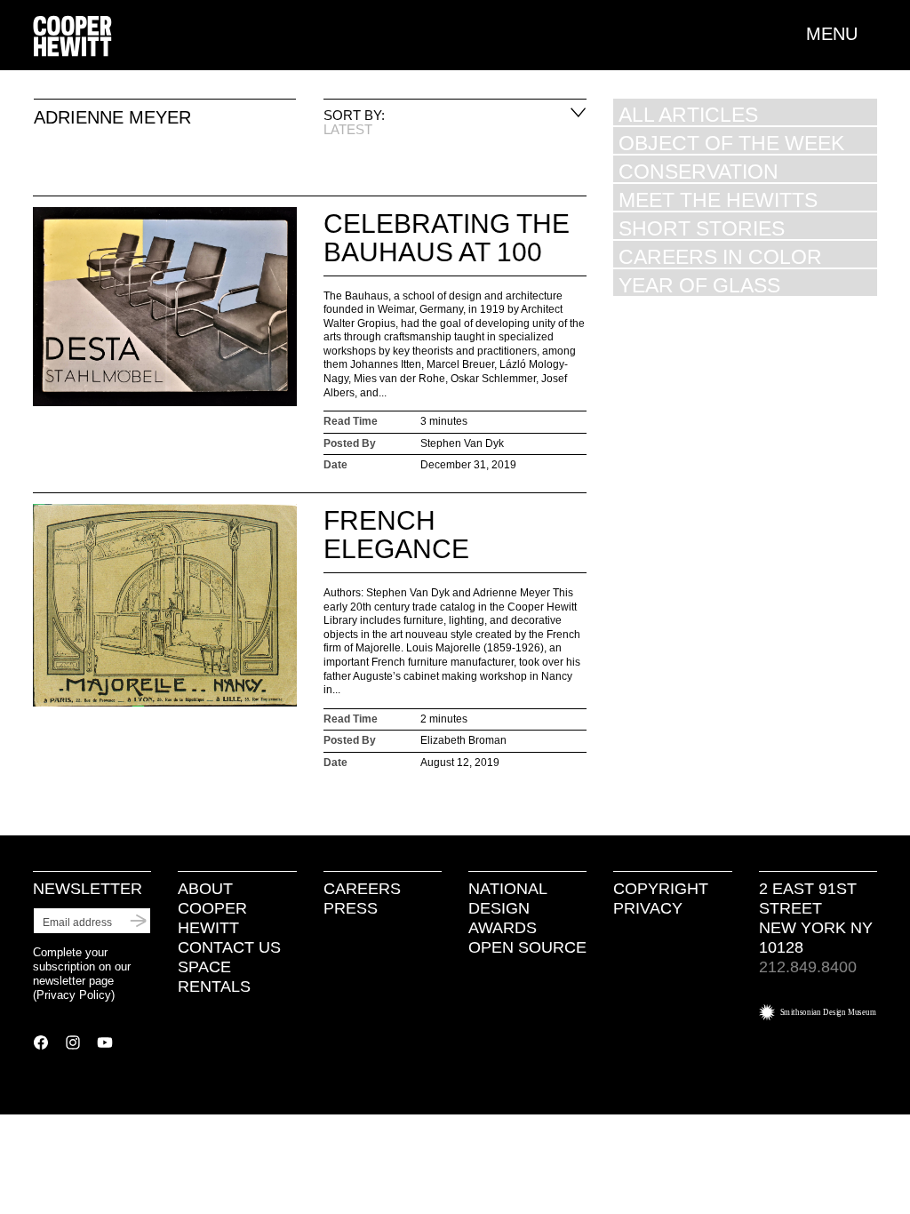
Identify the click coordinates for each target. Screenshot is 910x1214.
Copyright (660, 889)
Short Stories (702, 228)
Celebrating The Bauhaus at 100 (446, 238)
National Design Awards (507, 908)
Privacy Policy (73, 995)
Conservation (698, 171)
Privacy (647, 908)
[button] (841, 33)
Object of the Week (731, 143)
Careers (362, 889)
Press (350, 908)
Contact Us (229, 947)
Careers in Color (720, 256)
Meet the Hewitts (718, 199)
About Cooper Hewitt (212, 908)
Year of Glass (699, 285)
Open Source (527, 947)
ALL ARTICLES (688, 114)
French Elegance (396, 534)
